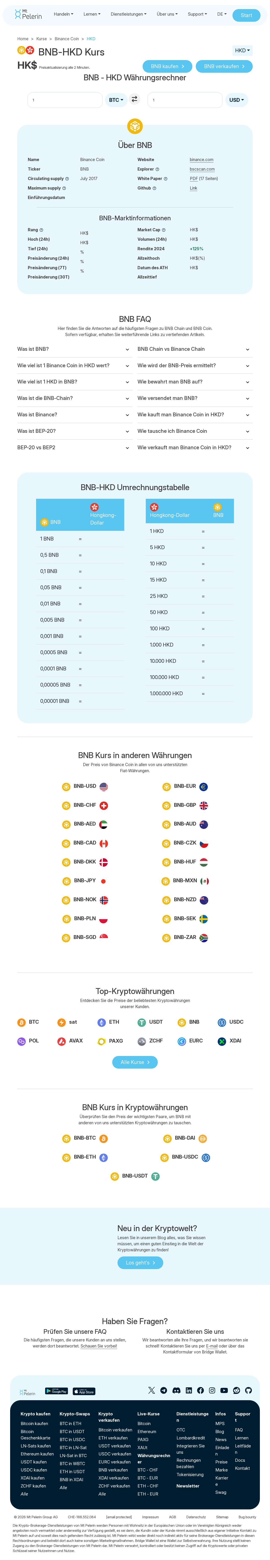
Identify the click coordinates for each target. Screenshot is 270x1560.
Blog (219, 1431)
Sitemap (222, 1517)
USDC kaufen (34, 1470)
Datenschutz (196, 1517)
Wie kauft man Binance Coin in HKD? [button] (181, 415)
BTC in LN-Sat (73, 1447)
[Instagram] (212, 1392)
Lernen (241, 1437)
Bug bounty (247, 1517)
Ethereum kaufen (37, 1453)
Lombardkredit (191, 1437)
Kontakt (242, 1468)
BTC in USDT (72, 1431)
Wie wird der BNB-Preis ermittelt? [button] (177, 365)
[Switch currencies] (135, 99)
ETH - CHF (148, 1486)
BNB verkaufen (113, 1470)
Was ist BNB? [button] (33, 349)
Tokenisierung (190, 1474)
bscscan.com (202, 169)
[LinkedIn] (189, 1392)
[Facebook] (200, 1392)
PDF (194, 178)
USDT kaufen (34, 1462)
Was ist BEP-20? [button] (36, 431)
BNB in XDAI (71, 1479)
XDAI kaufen (33, 1478)
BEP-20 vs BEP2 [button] (36, 447)
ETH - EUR (148, 1494)
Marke (221, 1470)
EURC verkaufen (115, 1462)
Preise (221, 1462)
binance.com (201, 159)
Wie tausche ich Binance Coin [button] (172, 431)
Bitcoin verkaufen (115, 1429)
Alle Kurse (132, 1062)
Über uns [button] (165, 14)
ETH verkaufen (113, 1437)
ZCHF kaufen (33, 1486)
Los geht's (138, 1263)
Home (22, 38)
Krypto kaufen (35, 1413)
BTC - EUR (148, 1478)
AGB (172, 1517)
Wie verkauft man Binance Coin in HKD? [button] (184, 447)
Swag (220, 1492)
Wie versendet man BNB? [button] (167, 398)
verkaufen (221, 66)
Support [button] (196, 14)
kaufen (164, 66)
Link (193, 188)
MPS (220, 1423)
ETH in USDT (72, 1471)
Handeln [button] (62, 14)
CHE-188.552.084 (82, 1517)
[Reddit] (236, 1392)
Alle (24, 1494)
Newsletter (188, 1486)
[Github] (248, 1392)
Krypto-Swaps (75, 1413)
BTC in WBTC (72, 1463)
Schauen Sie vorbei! (99, 1346)
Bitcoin (144, 1423)
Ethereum (147, 1431)
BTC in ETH (70, 1423)
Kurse (41, 38)
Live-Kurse (149, 1413)
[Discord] (176, 1392)
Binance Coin (67, 38)
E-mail (212, 1346)
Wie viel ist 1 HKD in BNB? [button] (47, 382)
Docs (240, 1460)
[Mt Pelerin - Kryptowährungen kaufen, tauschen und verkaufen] (28, 14)
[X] (151, 1392)
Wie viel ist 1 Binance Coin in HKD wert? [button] (63, 365)
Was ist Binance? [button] (37, 415)
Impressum (150, 1517)
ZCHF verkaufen (114, 1486)
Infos (220, 1413)
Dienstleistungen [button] (127, 14)
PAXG (143, 1439)
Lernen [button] (90, 14)
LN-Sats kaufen (36, 1445)
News (221, 1439)
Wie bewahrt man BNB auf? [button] (170, 382)
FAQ (239, 1429)
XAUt (142, 1447)
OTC (181, 1429)
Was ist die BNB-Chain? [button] (45, 398)
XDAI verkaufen (114, 1478)
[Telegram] (163, 1392)
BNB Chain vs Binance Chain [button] (171, 349)
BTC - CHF (148, 1470)
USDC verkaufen (115, 1453)
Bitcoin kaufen (34, 1423)
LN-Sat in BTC (73, 1455)
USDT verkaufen (115, 1445)
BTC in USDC (72, 1439)
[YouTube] (224, 1392)
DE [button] (220, 14)
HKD (240, 50)
